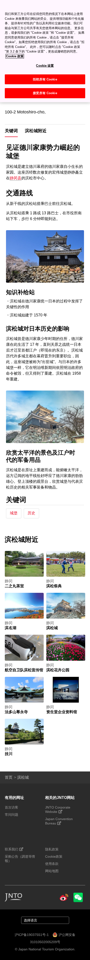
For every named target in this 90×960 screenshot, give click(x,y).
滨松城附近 (36, 130)
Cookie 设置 (45, 65)
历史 (31, 513)
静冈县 (15, 178)
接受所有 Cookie (45, 93)
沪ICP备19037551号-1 (32, 935)
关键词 (11, 130)
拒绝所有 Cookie (45, 79)
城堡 (14, 513)
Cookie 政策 (15, 56)
